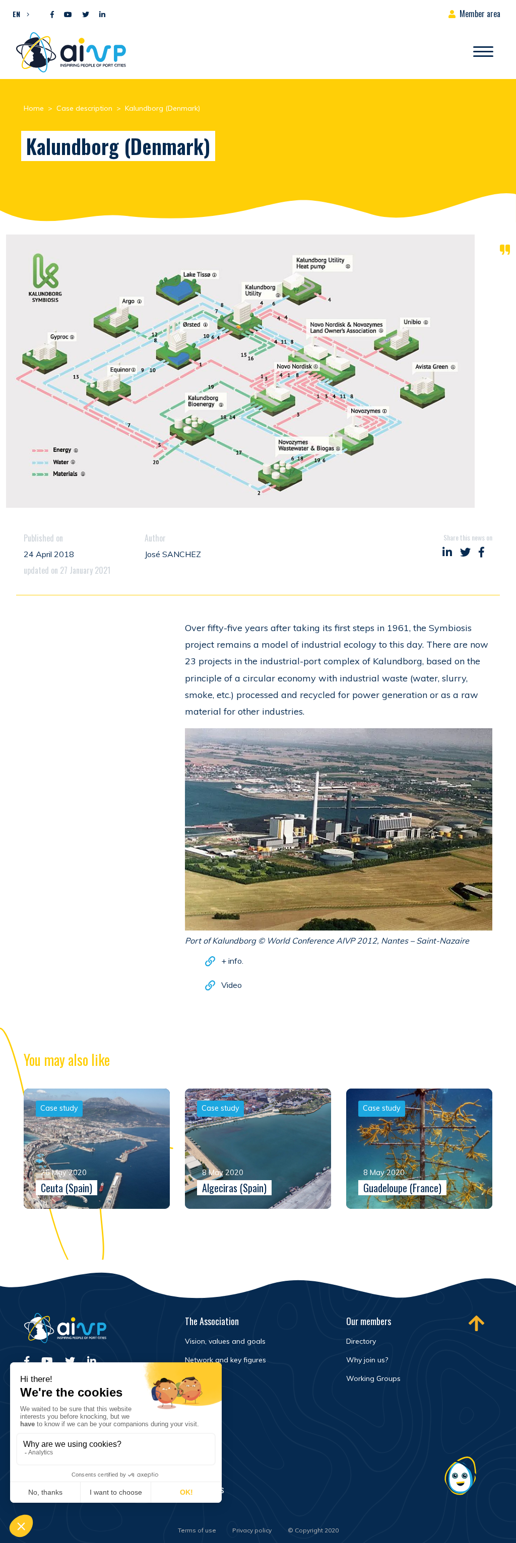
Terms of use (197, 1530)
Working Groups (373, 1378)
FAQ (191, 1467)
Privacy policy (252, 1530)
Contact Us (204, 1489)
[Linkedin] (102, 15)
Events (196, 1445)
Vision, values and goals (225, 1341)
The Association (212, 1321)
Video (231, 985)
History (196, 1378)
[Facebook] (52, 15)
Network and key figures (225, 1359)
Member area (480, 14)
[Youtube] (68, 15)
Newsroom (202, 1424)
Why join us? (367, 1359)
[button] (18, 13)
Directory (361, 1341)
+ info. (232, 961)
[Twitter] (85, 15)
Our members (368, 1321)
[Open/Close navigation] (483, 52)
